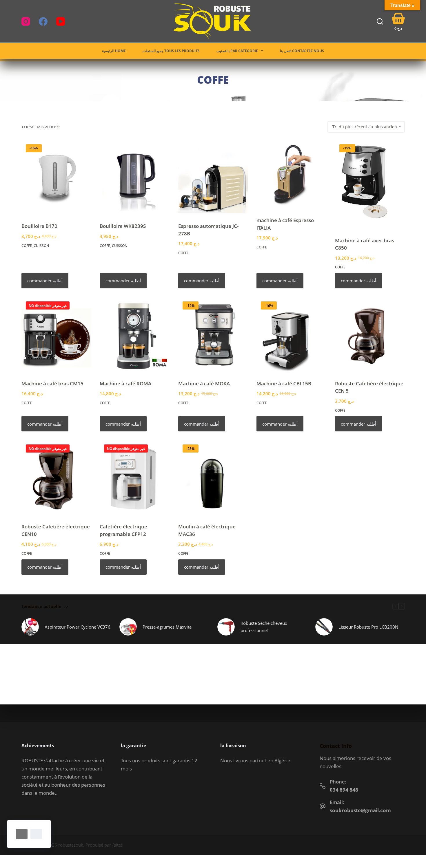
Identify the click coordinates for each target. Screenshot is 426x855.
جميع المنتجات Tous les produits (171, 50)
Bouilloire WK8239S (123, 226)
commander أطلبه (45, 280)
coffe (26, 245)
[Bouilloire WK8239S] (135, 177)
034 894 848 (344, 789)
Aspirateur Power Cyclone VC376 (77, 627)
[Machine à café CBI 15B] (291, 335)
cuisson (41, 245)
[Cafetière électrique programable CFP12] (135, 478)
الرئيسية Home (114, 50)
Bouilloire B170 (39, 226)
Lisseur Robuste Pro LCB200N (368, 627)
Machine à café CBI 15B (283, 383)
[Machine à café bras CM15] (56, 335)
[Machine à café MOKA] (213, 335)
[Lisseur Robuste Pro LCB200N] (324, 627)
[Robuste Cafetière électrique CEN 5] (370, 335)
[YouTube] (60, 21)
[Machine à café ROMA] (135, 335)
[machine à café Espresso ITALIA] (291, 175)
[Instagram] (25, 21)
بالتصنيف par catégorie (237, 50)
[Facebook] (43, 21)
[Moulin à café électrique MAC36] (213, 478)
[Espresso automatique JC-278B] (213, 177)
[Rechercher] (380, 21)
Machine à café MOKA (204, 383)
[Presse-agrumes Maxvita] (128, 627)
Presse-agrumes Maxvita (167, 627)
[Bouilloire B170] (56, 177)
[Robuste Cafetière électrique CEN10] (56, 478)
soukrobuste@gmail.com (360, 810)
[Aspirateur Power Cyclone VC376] (30, 627)
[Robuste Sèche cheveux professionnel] (226, 627)
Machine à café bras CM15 (52, 383)
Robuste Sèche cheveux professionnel (264, 626)
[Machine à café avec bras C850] (370, 185)
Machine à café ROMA (125, 383)
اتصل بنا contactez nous (302, 50)
